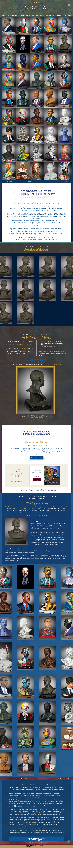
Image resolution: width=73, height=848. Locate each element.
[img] (9, 26)
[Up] (69, 841)
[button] (69, 4)
